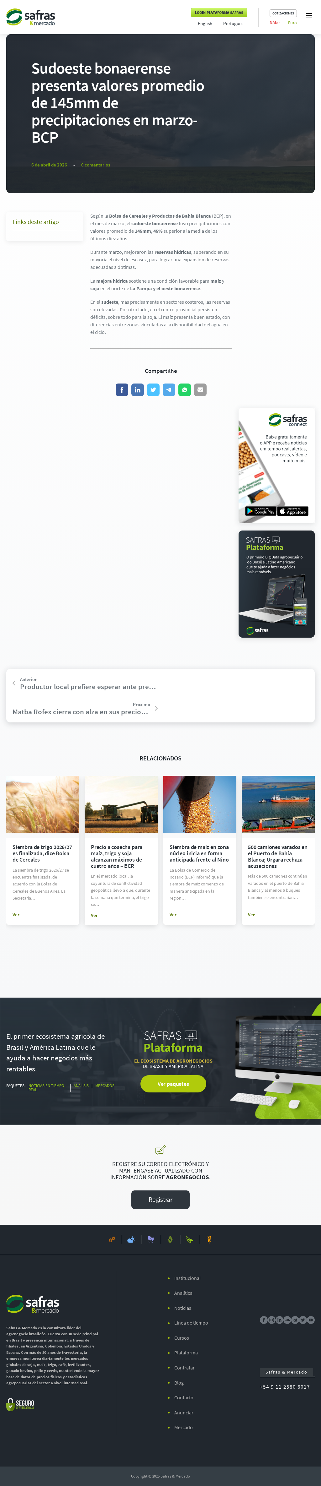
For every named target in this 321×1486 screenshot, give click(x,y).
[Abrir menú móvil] (309, 15)
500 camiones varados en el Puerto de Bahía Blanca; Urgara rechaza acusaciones (278, 856)
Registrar (160, 1199)
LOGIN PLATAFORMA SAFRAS (219, 12)
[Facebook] (122, 390)
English (205, 23)
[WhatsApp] (184, 390)
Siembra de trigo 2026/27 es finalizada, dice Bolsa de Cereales (42, 853)
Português (233, 23)
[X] (153, 390)
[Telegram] (169, 390)
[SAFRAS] (30, 16)
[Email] (200, 390)
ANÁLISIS (81, 1086)
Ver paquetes (173, 1083)
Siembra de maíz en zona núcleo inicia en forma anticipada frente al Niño (199, 853)
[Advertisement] (277, 306)
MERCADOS (104, 1086)
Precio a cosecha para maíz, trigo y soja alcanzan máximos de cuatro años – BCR (116, 856)
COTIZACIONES (283, 13)
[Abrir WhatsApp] (305, 1470)
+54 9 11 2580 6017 (285, 1386)
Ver (16, 914)
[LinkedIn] (137, 390)
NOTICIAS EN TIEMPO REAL (46, 1088)
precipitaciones (205, 223)
